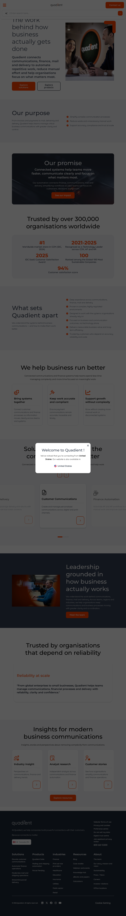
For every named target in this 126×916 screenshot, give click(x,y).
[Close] (88, 445)
